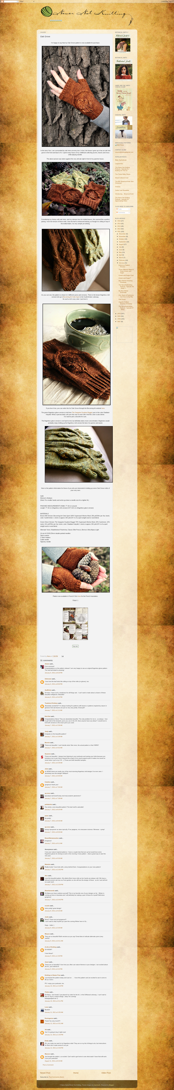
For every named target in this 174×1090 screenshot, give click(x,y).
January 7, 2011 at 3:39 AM (53, 736)
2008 (119, 319)
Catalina (47, 782)
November (122, 236)
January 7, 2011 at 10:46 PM (54, 899)
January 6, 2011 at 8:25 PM (53, 673)
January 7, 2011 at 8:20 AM (53, 809)
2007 (119, 321)
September (122, 242)
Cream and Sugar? (125, 278)
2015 (119, 221)
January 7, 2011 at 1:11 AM (53, 710)
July (120, 247)
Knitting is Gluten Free (52, 975)
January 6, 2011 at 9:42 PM (53, 697)
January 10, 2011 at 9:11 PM (54, 1001)
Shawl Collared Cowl (121, 178)
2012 (119, 229)
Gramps (117, 186)
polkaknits (48, 804)
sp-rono (47, 793)
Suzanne (48, 754)
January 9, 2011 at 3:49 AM (53, 928)
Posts (120, 209)
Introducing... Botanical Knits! (124, 194)
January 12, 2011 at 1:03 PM (54, 1034)
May (120, 252)
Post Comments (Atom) (56, 1077)
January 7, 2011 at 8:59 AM (53, 832)
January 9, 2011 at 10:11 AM (54, 941)
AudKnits (48, 690)
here (103, 408)
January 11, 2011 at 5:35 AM (54, 1012)
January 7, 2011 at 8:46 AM (53, 821)
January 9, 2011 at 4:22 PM (53, 969)
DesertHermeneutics (52, 838)
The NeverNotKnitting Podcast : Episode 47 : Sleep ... (126, 308)
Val (46, 1029)
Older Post (106, 1073)
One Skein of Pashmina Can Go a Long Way (126, 296)
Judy (47, 731)
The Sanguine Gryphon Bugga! (82, 412)
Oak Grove (122, 299)
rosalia (47, 905)
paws (46, 815)
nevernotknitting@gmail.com (124, 152)
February (122, 260)
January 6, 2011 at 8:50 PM (53, 684)
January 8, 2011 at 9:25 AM (53, 911)
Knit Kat (47, 716)
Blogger (111, 1085)
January (122, 263)
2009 (119, 316)
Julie (46, 769)
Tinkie (47, 992)
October (122, 239)
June (121, 250)
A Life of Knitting (50, 947)
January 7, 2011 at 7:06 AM (53, 787)
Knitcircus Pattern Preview (124, 266)
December (122, 234)
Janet (47, 962)
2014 (119, 223)
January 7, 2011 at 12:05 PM (54, 869)
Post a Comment (48, 1065)
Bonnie (47, 742)
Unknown (48, 679)
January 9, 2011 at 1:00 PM (53, 956)
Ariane (47, 664)
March (121, 257)
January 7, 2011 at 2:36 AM (53, 725)
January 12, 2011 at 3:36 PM (54, 1048)
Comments (121, 212)
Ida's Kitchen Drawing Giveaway (125, 281)
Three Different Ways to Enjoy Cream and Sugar (126, 271)
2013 (119, 226)
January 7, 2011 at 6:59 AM (53, 776)
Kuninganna (49, 1018)
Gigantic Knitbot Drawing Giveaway (125, 302)
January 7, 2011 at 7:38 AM (53, 798)
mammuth (97, 1085)
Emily (47, 1041)
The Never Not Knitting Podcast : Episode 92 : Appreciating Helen (122, 199)
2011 (119, 231)
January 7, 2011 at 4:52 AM (53, 747)
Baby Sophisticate (121, 160)
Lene (46, 1007)
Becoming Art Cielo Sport (71, 297)
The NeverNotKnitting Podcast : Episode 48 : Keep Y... (126, 286)
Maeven (47, 1054)
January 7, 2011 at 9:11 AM (53, 843)
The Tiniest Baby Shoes (122, 174)
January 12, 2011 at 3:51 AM (54, 1023)
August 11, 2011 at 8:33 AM (53, 1061)
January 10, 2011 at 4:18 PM (54, 986)
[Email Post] (62, 656)
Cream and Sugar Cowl (126, 275)
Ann (46, 875)
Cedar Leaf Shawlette (122, 190)
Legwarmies (119, 163)
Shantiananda (49, 890)
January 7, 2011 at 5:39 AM (53, 763)
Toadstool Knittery (51, 703)
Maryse (47, 934)
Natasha (47, 864)
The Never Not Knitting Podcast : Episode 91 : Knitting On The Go (122, 169)
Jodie (47, 917)
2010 (119, 313)
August (121, 244)
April (120, 255)
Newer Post (45, 1073)
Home (76, 1073)
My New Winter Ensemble (123, 291)
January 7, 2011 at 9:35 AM (53, 858)
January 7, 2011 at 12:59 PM (54, 884)
